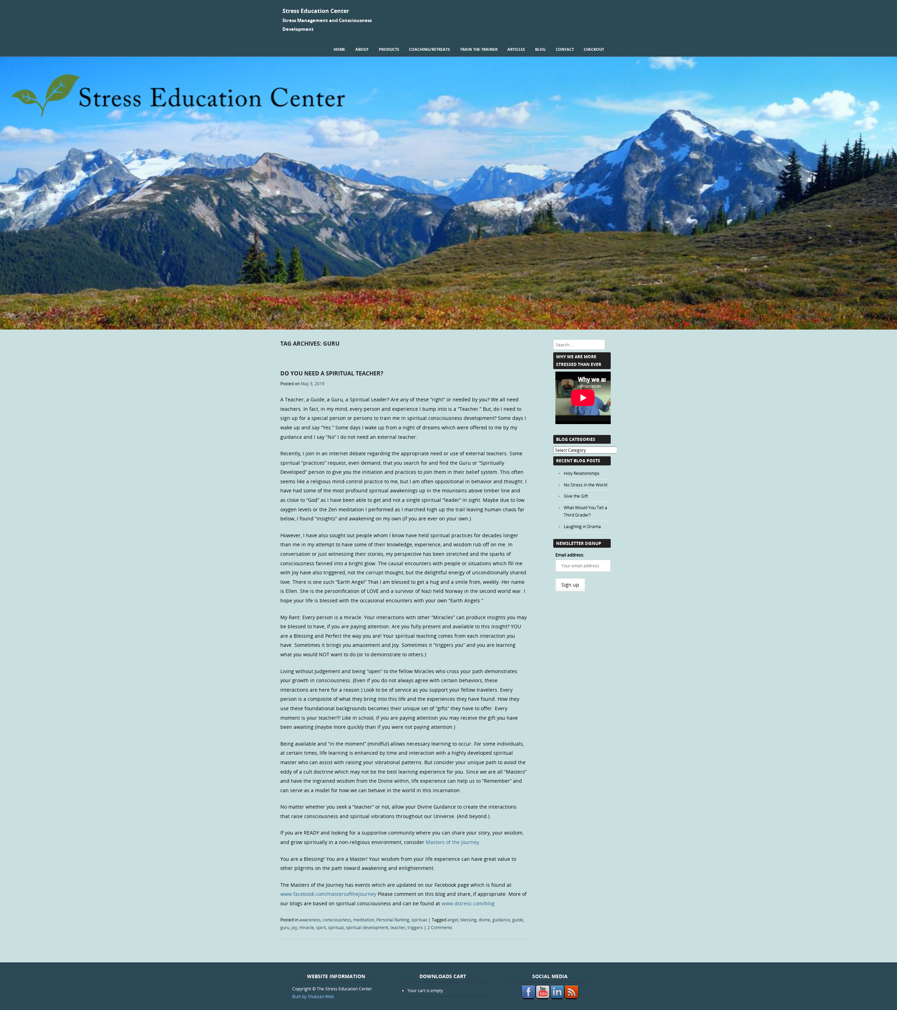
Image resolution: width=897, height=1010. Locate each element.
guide (517, 919)
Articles (516, 49)
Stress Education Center (315, 11)
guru (284, 927)
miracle (306, 927)
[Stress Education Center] (448, 327)
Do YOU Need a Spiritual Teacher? (331, 373)
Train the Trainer (479, 49)
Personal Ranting (392, 919)
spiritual (419, 919)
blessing (468, 919)
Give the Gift (576, 496)
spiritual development (367, 927)
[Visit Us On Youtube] (542, 997)
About (362, 49)
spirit (321, 927)
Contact (565, 49)
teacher (397, 927)
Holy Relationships (582, 473)
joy (294, 927)
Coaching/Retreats (429, 49)
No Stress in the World (585, 484)
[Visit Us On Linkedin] (557, 997)
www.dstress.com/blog (468, 903)
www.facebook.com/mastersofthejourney (328, 894)
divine (484, 919)
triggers (415, 927)
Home (339, 49)
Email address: (569, 555)
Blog (540, 49)
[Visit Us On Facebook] (528, 997)
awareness (310, 919)
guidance (501, 919)
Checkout (594, 49)
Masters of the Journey (452, 842)
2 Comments (439, 927)
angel (452, 919)
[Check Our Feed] (571, 997)
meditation (363, 919)
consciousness (337, 919)
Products (389, 49)
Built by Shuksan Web (313, 996)
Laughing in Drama (582, 526)
